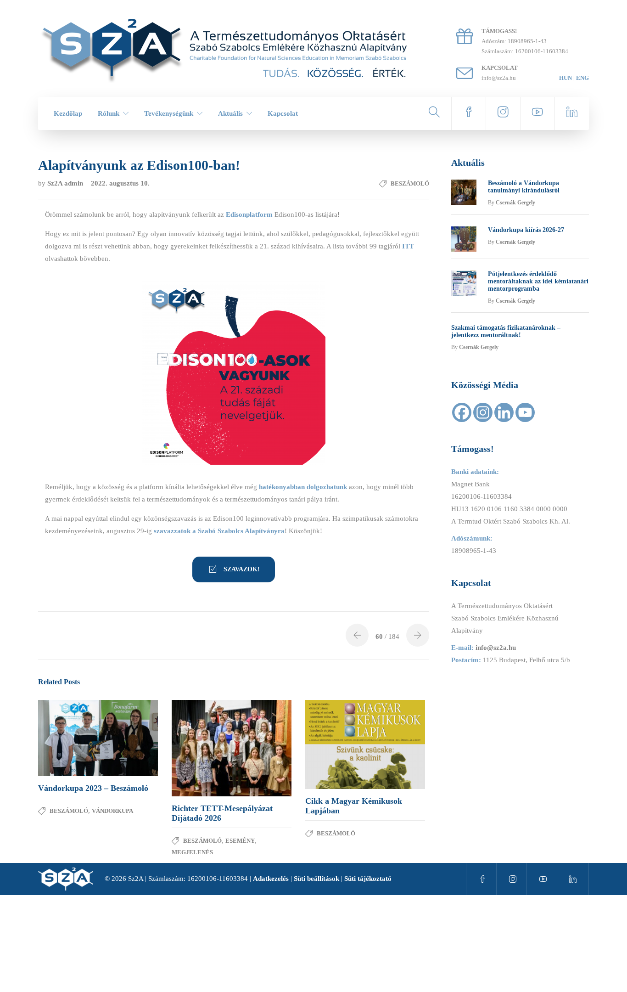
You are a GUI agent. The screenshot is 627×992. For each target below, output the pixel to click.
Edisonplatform (249, 214)
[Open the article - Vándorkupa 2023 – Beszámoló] (68, 738)
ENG (582, 77)
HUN (565, 77)
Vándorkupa (112, 810)
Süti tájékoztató (368, 878)
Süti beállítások (316, 878)
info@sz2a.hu (496, 647)
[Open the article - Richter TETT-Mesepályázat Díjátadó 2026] (202, 748)
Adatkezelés (271, 878)
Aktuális (230, 113)
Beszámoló (410, 183)
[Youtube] (525, 412)
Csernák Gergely (515, 202)
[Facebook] (461, 412)
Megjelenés (192, 852)
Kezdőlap (68, 113)
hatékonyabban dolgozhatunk (303, 486)
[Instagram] (483, 412)
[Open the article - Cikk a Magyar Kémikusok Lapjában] (335, 744)
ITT (408, 246)
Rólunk (108, 113)
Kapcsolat (283, 113)
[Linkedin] (504, 412)
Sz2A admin (66, 183)
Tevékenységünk (168, 113)
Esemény (240, 840)
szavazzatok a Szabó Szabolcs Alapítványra (219, 531)
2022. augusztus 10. (120, 183)
